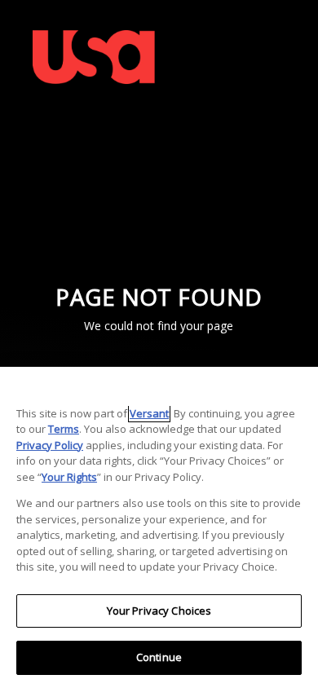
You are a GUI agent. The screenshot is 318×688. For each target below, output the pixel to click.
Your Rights (69, 477)
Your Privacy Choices (159, 610)
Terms (63, 428)
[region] (159, 527)
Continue (159, 657)
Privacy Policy (49, 445)
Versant (149, 413)
